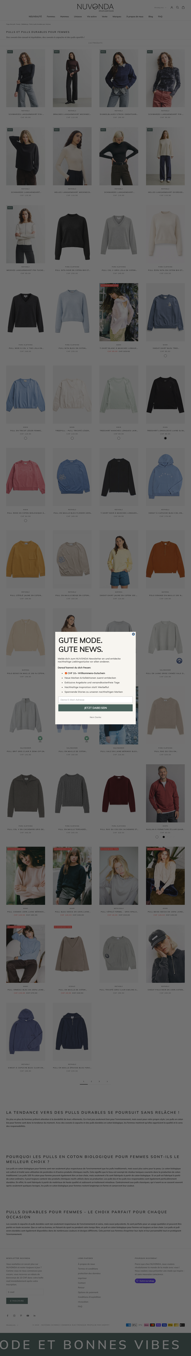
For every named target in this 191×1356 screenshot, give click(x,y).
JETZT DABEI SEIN (95, 707)
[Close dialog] (133, 634)
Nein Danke (95, 717)
